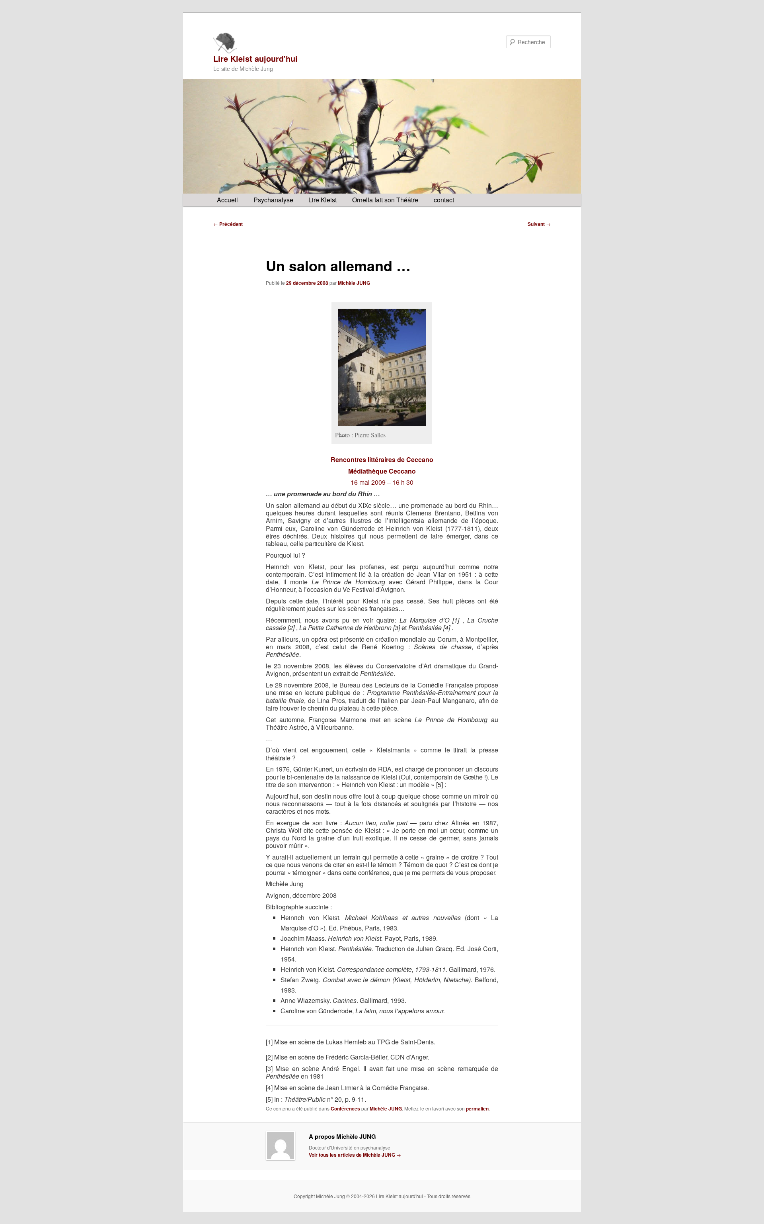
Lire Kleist (322, 199)
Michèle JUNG (354, 282)
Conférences (345, 1108)
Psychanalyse (273, 199)
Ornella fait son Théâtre (385, 199)
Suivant (539, 223)
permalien (477, 1108)
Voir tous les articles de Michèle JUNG (355, 1154)
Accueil (227, 199)
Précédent (228, 223)
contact (444, 199)
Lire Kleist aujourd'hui (255, 58)
